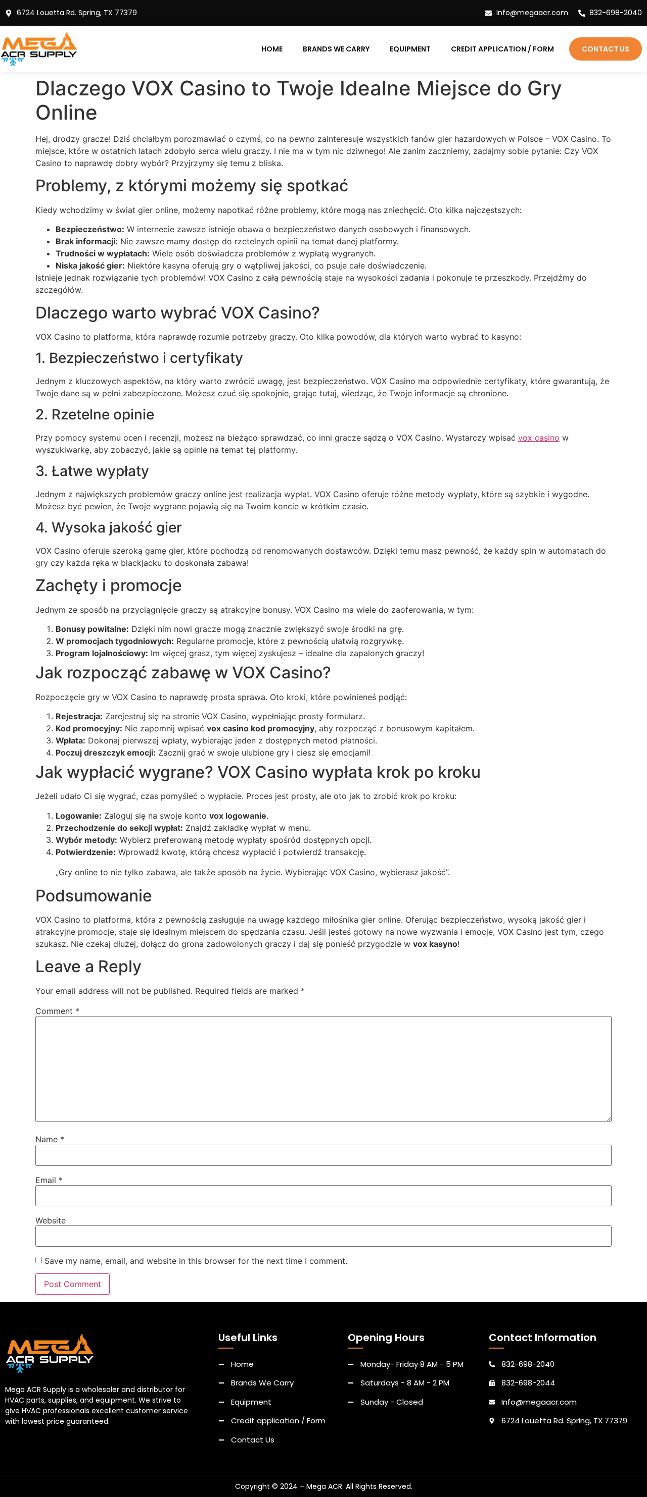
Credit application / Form (502, 49)
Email (49, 1180)
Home (272, 49)
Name (49, 1139)
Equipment (410, 49)
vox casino (539, 438)
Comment (57, 1011)
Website (50, 1220)
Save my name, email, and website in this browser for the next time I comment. (195, 1261)
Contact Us (605, 49)
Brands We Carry (336, 49)
